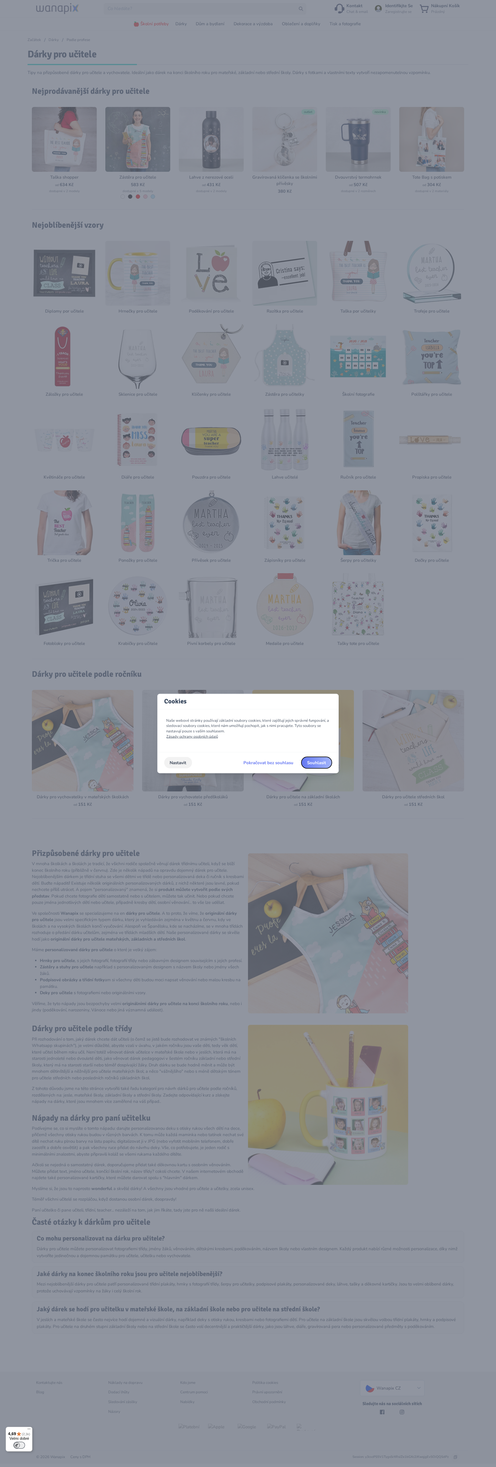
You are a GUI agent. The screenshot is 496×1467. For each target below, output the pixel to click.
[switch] (19, 1445)
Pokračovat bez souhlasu (268, 762)
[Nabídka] (29, 1430)
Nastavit (178, 762)
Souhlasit (316, 762)
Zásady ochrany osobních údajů (192, 736)
